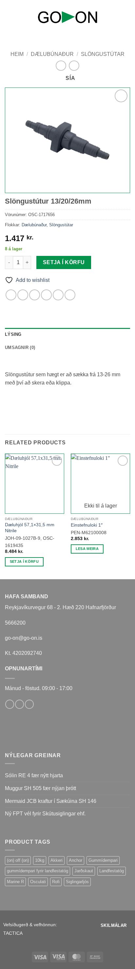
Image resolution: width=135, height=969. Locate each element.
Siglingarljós (77, 881)
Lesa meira (87, 549)
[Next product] (61, 66)
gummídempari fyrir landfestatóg (37, 870)
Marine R (15, 881)
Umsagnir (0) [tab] (20, 347)
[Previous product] (74, 66)
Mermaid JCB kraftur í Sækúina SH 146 (50, 801)
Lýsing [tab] (13, 334)
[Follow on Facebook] (9, 704)
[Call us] (29, 704)
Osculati (38, 881)
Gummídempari (103, 860)
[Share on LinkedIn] (70, 294)
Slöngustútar (103, 54)
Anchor (75, 860)
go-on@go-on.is (23, 638)
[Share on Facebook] (22, 294)
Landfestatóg (111, 870)
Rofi (56, 881)
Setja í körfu (64, 262)
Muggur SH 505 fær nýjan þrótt (40, 788)
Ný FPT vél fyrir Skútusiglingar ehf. (45, 813)
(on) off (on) (18, 860)
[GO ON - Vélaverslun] (67, 17)
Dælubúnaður (52, 54)
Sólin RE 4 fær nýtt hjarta (34, 775)
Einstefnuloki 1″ (87, 525)
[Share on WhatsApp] (11, 294)
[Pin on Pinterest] (58, 294)
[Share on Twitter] (34, 294)
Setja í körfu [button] (24, 561)
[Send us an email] (19, 704)
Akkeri (56, 860)
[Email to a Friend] (46, 294)
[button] (9, 16)
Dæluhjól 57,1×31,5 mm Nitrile (29, 527)
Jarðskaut (83, 870)
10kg (39, 860)
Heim (17, 54)
